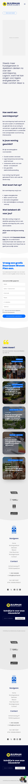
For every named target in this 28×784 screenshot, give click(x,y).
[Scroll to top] (25, 781)
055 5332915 (15, 573)
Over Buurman (14, 552)
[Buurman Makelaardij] (11, 4)
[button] (24, 4)
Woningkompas (14, 554)
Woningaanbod (14, 545)
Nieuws (14, 550)
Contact (14, 557)
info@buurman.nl (14, 575)
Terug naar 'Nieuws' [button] (10, 13)
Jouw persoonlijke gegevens (11, 281)
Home (14, 543)
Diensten (14, 548)
